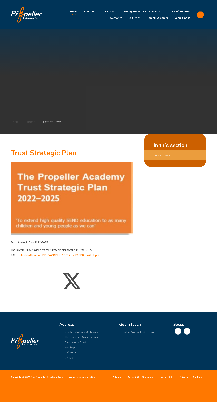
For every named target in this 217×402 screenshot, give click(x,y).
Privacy (184, 377)
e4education (88, 377)
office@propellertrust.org (139, 332)
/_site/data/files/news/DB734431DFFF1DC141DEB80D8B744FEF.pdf (58, 255)
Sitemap (117, 377)
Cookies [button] (197, 377)
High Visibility (167, 377)
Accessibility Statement (140, 377)
